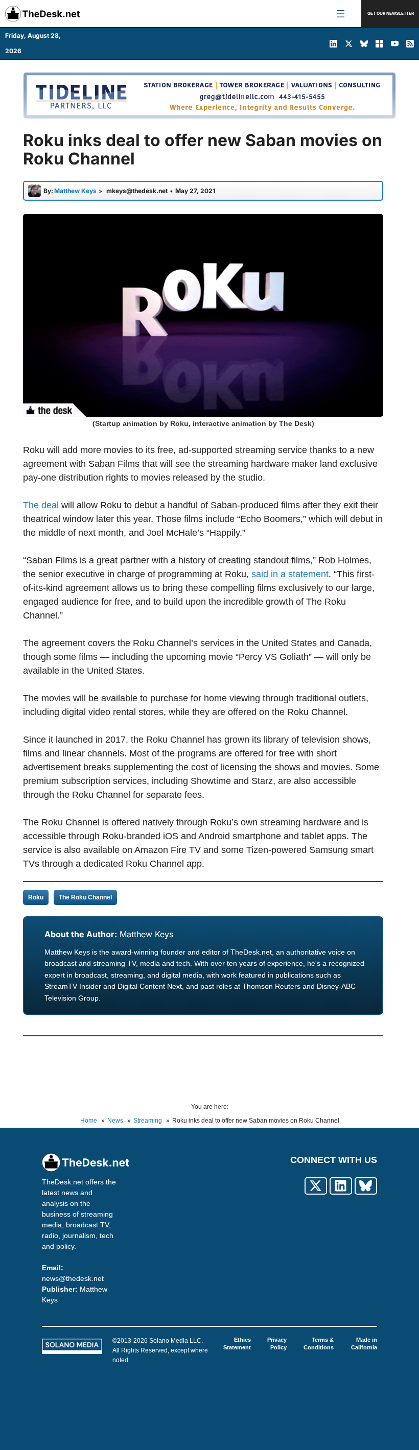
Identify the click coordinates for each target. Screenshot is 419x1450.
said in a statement (290, 574)
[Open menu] (341, 14)
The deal (41, 505)
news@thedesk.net (73, 1278)
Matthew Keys (146, 934)
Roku (35, 897)
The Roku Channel (85, 897)
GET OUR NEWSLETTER (390, 13)
